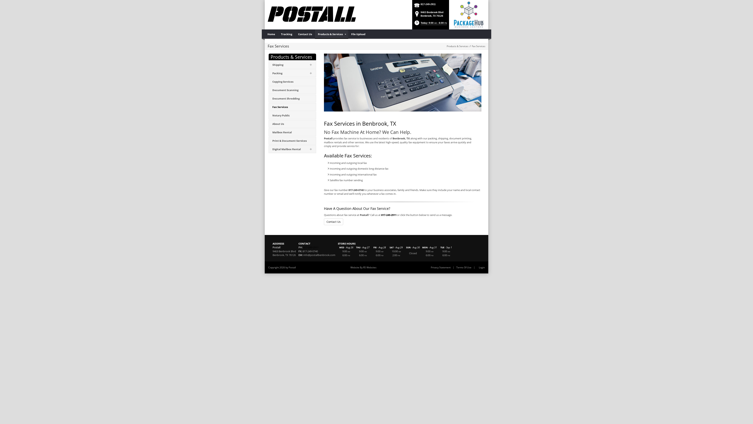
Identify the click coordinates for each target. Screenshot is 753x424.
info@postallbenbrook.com (319, 255)
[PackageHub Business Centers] (468, 14)
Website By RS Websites (363, 267)
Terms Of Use (463, 267)
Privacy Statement (441, 267)
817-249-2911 (428, 4)
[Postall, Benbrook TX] (312, 14)
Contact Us (333, 222)
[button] (430, 24)
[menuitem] (271, 34)
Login (482, 267)
